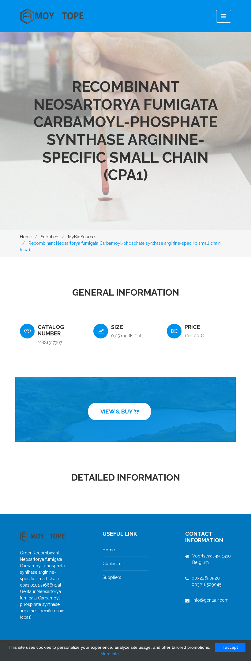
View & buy (116, 411)
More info (109, 653)
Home (26, 236)
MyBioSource (81, 236)
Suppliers (50, 236)
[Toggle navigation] (223, 16)
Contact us (113, 563)
